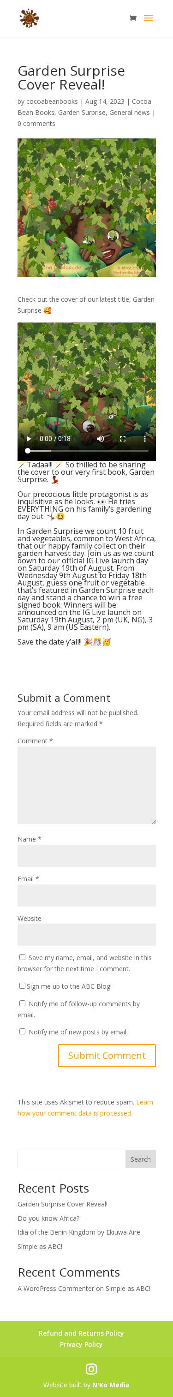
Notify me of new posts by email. (78, 1031)
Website (30, 918)
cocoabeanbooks (52, 101)
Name (30, 839)
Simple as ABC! (40, 1246)
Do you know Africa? (48, 1218)
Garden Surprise (82, 112)
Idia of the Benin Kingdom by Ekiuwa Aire (79, 1232)
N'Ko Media (111, 1384)
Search (141, 1159)
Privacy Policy (81, 1344)
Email (28, 878)
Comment (35, 740)
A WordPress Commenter (56, 1288)
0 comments (36, 123)
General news (129, 112)
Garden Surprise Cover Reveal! (62, 1204)
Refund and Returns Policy (81, 1333)
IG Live (97, 560)
